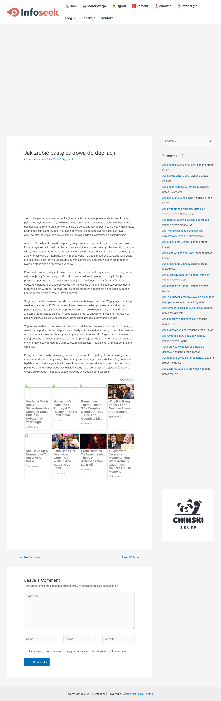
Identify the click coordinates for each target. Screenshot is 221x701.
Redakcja (88, 18)
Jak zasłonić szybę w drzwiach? (181, 368)
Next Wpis (130, 557)
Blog (68, 18)
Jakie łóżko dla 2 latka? (176, 263)
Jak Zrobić (54, 159)
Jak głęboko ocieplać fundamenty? (183, 357)
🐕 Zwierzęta (187, 6)
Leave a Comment (35, 159)
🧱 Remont (140, 6)
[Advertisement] (103, 50)
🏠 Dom (71, 6)
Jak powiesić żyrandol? (176, 285)
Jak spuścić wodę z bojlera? (179, 164)
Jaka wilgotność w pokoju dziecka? (183, 208)
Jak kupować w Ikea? (175, 330)
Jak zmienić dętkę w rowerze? (180, 186)
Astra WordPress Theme (138, 693)
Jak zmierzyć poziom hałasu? (180, 318)
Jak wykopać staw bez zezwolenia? (183, 335)
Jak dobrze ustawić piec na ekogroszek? (187, 219)
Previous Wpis (31, 557)
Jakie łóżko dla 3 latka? (176, 241)
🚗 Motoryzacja (94, 6)
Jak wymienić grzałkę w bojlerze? (182, 307)
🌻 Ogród (119, 6)
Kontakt (107, 18)
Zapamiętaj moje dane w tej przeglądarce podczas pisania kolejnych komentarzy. (78, 651)
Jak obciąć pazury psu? (176, 175)
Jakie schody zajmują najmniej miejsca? (186, 274)
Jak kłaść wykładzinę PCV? (178, 253)
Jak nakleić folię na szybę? (178, 197)
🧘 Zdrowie (163, 6)
